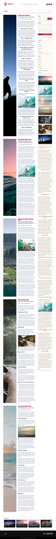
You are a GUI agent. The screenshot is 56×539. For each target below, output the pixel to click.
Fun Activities (40, 46)
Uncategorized (27, 15)
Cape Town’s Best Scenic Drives (26, 301)
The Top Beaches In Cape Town (26, 407)
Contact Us (36, 4)
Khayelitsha (40, 66)
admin (20, 144)
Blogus (30, 537)
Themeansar (34, 537)
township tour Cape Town (22, 271)
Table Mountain (25, 505)
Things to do (20, 15)
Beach (19, 139)
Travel (23, 15)
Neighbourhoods (30, 4)
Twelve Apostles (20, 471)
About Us (25, 4)
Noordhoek (30, 325)
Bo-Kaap (39, 60)
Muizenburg (40, 68)
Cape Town (22, 139)
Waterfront (39, 72)
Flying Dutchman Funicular (27, 394)
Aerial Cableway (28, 287)
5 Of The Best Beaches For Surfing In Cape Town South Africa (25, 142)
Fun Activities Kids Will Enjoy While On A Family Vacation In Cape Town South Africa (26, 223)
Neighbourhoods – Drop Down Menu (43, 70)
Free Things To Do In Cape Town (26, 17)
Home (22, 4)
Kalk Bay (39, 64)
